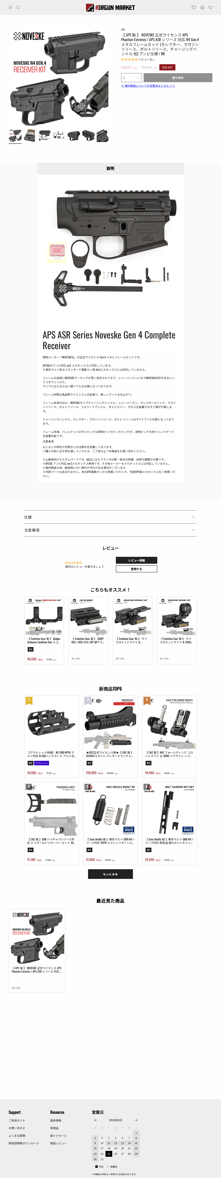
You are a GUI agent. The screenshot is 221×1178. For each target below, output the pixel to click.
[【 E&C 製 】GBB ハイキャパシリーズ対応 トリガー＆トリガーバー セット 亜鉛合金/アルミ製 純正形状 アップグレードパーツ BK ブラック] (52, 810)
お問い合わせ (17, 1128)
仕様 (28, 517)
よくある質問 (17, 1135)
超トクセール (58, 1135)
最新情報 (55, 1120)
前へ (8, 77)
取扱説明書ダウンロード (24, 1143)
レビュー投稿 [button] (136, 560)
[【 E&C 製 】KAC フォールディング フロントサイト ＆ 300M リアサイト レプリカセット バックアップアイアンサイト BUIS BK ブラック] (169, 723)
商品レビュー (58, 1143)
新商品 (54, 1128)
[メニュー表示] (10, 7)
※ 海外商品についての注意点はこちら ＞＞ (148, 86)
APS (123, 29)
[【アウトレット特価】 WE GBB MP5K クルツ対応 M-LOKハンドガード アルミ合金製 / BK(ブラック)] (52, 723)
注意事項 (31, 530)
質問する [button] (136, 569)
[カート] (210, 7)
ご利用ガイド (17, 1120)
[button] (18, 7)
